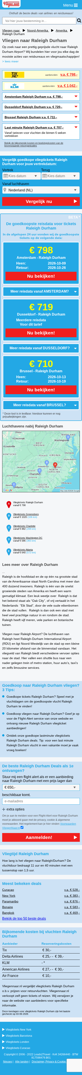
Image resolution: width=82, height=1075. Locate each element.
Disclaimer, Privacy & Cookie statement (55, 1061)
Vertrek (7, 170)
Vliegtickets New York (18, 1029)
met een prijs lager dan (54, 781)
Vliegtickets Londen (17, 1041)
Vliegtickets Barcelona (19, 1035)
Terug (45, 170)
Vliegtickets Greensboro (26, 514)
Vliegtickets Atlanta (23, 549)
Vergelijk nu (39, 201)
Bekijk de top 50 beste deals (24, 918)
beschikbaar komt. (16, 795)
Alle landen (22, 1061)
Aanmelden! (39, 837)
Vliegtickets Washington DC (27, 538)
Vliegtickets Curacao (18, 1048)
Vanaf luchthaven (15, 184)
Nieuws (7, 1061)
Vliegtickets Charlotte (24, 526)
